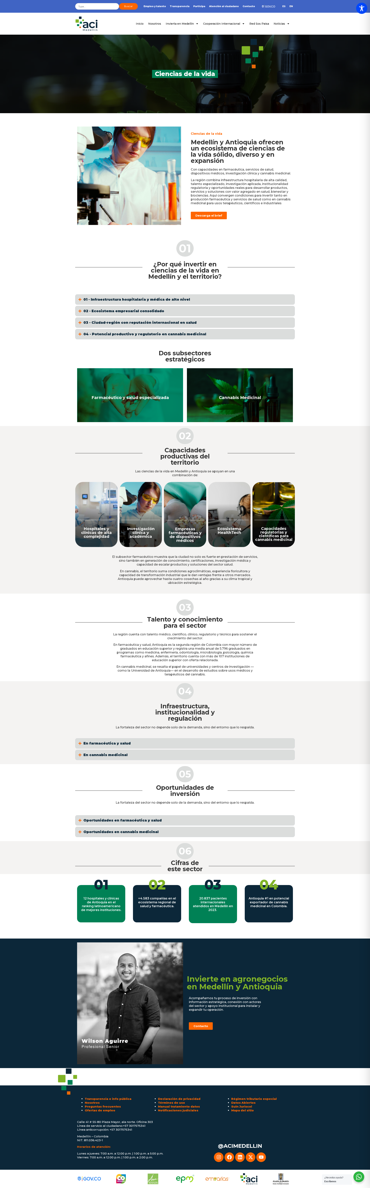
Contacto (249, 6)
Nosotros (154, 23)
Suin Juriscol (241, 1106)
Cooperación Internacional (221, 23)
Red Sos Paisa (259, 23)
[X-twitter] (250, 1157)
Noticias (279, 23)
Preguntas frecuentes (103, 1106)
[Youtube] (261, 1157)
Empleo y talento (155, 6)
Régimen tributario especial (254, 1099)
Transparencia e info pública (108, 1099)
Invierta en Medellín (180, 23)
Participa (199, 6)
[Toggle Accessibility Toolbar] (362, 8)
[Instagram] (219, 1157)
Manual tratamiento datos (179, 1106)
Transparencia (179, 6)
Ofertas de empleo (100, 1110)
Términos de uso (171, 1102)
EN (291, 6)
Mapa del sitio (242, 1110)
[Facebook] (229, 1157)
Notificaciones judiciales (178, 1110)
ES (284, 6)
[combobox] (97, 6)
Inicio (140, 23)
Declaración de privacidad (179, 1099)
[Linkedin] (240, 1157)
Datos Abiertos (243, 1102)
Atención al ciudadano (224, 6)
